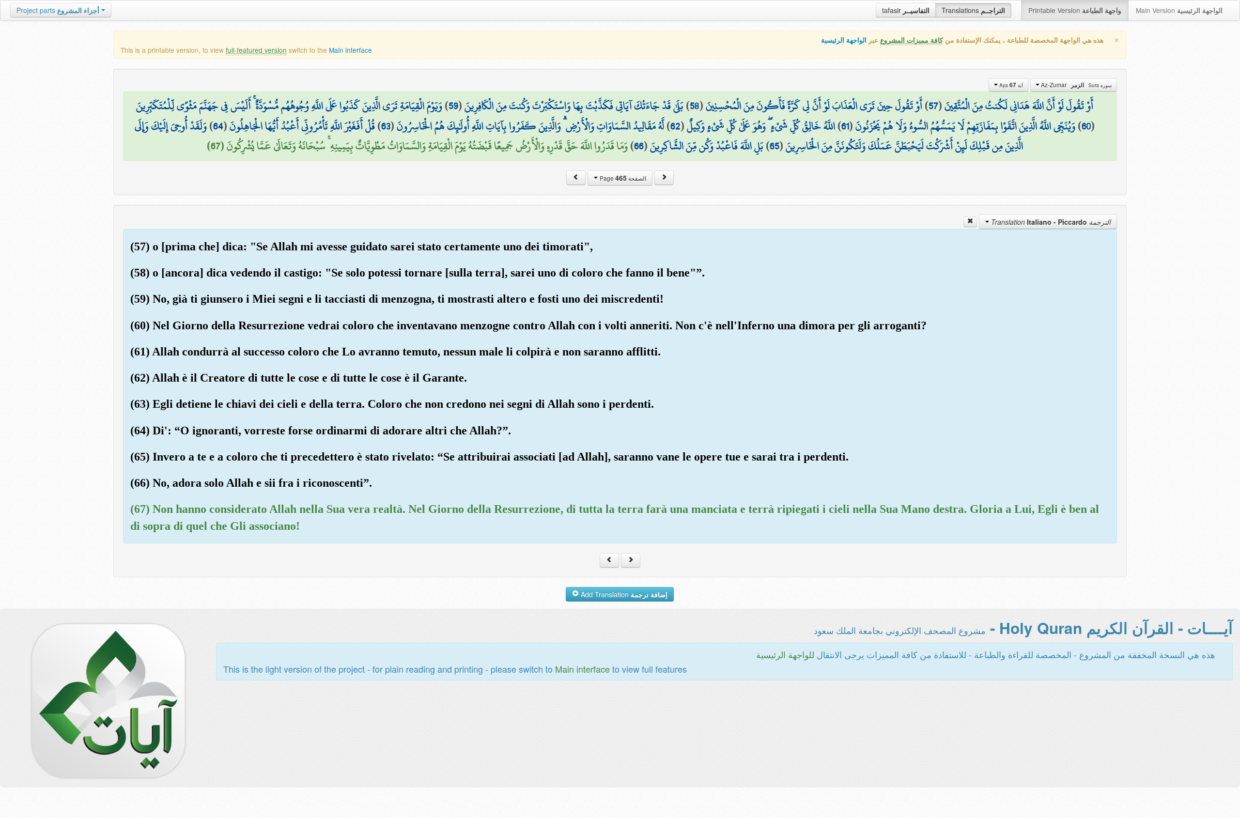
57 (933, 105)
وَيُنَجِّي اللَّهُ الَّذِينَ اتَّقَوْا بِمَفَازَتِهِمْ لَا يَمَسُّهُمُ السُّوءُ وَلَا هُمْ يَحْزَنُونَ (965, 126)
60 (1086, 126)
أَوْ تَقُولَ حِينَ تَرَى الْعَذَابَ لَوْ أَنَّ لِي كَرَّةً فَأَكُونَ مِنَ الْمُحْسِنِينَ (814, 105)
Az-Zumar (1075, 84)
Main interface (350, 50)
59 (453, 105)
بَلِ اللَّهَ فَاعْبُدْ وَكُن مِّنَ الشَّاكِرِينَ (706, 145)
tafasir (906, 10)
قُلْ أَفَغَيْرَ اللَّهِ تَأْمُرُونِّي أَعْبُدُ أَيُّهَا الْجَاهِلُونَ (302, 126)
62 (675, 126)
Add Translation (623, 594)
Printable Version (1074, 10)
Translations (973, 10)
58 (694, 105)
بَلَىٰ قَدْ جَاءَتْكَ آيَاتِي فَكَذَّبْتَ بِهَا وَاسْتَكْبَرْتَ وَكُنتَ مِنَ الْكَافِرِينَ (574, 105)
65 (774, 145)
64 (218, 126)
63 (385, 126)
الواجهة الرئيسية (844, 40)
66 (639, 145)
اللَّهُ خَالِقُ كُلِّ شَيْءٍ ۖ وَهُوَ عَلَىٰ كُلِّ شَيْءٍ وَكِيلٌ (761, 126)
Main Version (1179, 10)
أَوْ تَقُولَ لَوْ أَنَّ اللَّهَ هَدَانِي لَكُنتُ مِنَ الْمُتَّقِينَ (1019, 105)
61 (845, 126)
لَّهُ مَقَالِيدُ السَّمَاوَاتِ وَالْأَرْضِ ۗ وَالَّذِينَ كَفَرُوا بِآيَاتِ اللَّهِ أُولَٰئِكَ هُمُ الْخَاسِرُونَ (530, 126)
